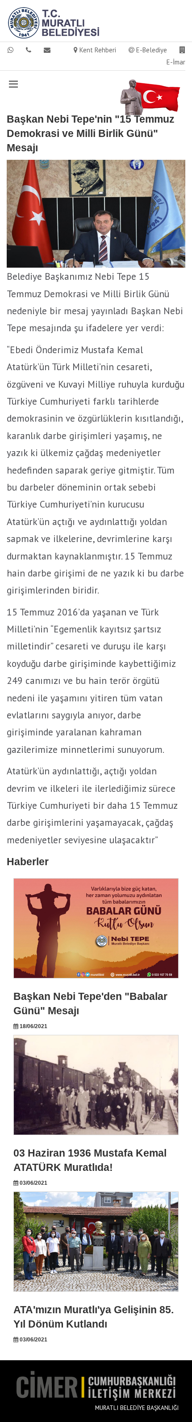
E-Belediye (150, 50)
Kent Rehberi (97, 50)
